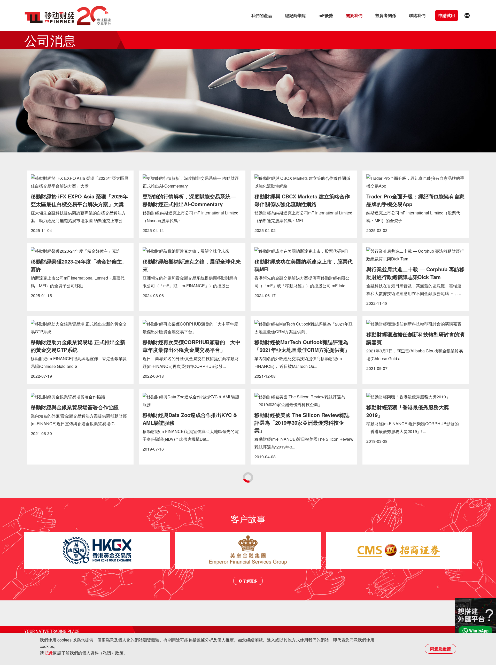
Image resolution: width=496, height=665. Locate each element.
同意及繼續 (440, 649)
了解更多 (249, 580)
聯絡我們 (417, 15)
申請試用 (446, 15)
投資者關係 (385, 15)
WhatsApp (479, 630)
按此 (49, 653)
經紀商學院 (295, 15)
